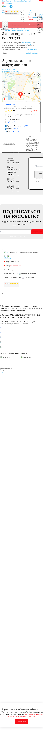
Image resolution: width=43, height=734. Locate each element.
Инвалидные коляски (15, 683)
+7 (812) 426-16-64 (30, 13)
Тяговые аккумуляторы (16, 550)
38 (17, 58)
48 (21, 69)
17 (21, 464)
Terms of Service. (21, 324)
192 (13, 192)
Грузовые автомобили (15, 138)
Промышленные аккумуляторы (17, 567)
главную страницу (26, 42)
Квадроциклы (16, 403)
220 (18, 197)
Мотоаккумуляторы (17, 375)
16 (17, 464)
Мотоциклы (15, 392)
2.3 (13, 447)
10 (20, 458)
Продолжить (4, 372)
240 (18, 208)
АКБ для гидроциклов (16, 539)
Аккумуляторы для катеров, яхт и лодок (17, 514)
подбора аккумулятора (25, 44)
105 (18, 153)
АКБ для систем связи (16, 594)
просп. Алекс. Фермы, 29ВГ (10, 71)
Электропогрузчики (18, 653)
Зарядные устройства (15, 700)
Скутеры (14, 397)
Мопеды (14, 425)
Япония (14, 242)
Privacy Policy (6, 324)
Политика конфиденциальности (13, 353)
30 (17, 475)
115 (23, 158)
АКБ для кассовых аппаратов (17, 633)
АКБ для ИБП (16, 559)
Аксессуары (15, 731)
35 (12, 58)
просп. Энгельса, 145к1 (9, 69)
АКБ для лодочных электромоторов (17, 528)
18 (12, 470)
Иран (21, 297)
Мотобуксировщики (18, 436)
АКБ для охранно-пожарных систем (17, 622)
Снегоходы (15, 408)
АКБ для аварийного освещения (15, 609)
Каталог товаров (5, 27)
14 (12, 464)
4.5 (13, 453)
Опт (31, 1)
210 (13, 197)
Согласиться (21, 722)
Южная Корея (16, 247)
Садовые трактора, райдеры (17, 417)
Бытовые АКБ (16, 659)
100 (13, 153)
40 (21, 58)
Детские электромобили (16, 672)
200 (18, 192)
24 (12, 475)
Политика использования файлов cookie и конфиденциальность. (25, 715)
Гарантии (27, 1)
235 (13, 208)
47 (17, 69)
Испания (14, 297)
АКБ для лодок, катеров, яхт (16, 494)
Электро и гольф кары (17, 645)
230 (18, 203)
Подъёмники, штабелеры (16, 583)
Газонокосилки (16, 692)
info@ (13, 266)
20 (21, 470)
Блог (22, 1)
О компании (17, 1)
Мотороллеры (16, 431)
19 (17, 470)
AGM (13, 486)
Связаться (32, 25)
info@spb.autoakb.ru (32, 53)
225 (13, 203)
